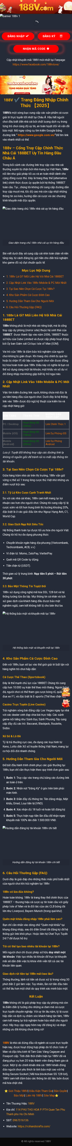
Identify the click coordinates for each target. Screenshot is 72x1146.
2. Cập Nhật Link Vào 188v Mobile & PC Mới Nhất (36, 282)
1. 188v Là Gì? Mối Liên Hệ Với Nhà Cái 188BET (35, 276)
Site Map (49, 1095)
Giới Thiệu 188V (18, 1091)
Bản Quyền (60, 1091)
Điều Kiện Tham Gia (40, 1091)
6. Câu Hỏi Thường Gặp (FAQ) (24, 307)
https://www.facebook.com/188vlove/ (36, 64)
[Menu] (5, 7)
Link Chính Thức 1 (56, 424)
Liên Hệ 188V (34, 1095)
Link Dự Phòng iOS (56, 433)
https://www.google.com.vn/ (36, 135)
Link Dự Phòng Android (54, 443)
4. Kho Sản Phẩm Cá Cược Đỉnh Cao (28, 295)
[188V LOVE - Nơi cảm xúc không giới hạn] (36, 7)
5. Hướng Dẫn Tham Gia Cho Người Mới (30, 301)
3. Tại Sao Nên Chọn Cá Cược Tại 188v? (30, 289)
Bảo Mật (19, 1095)
